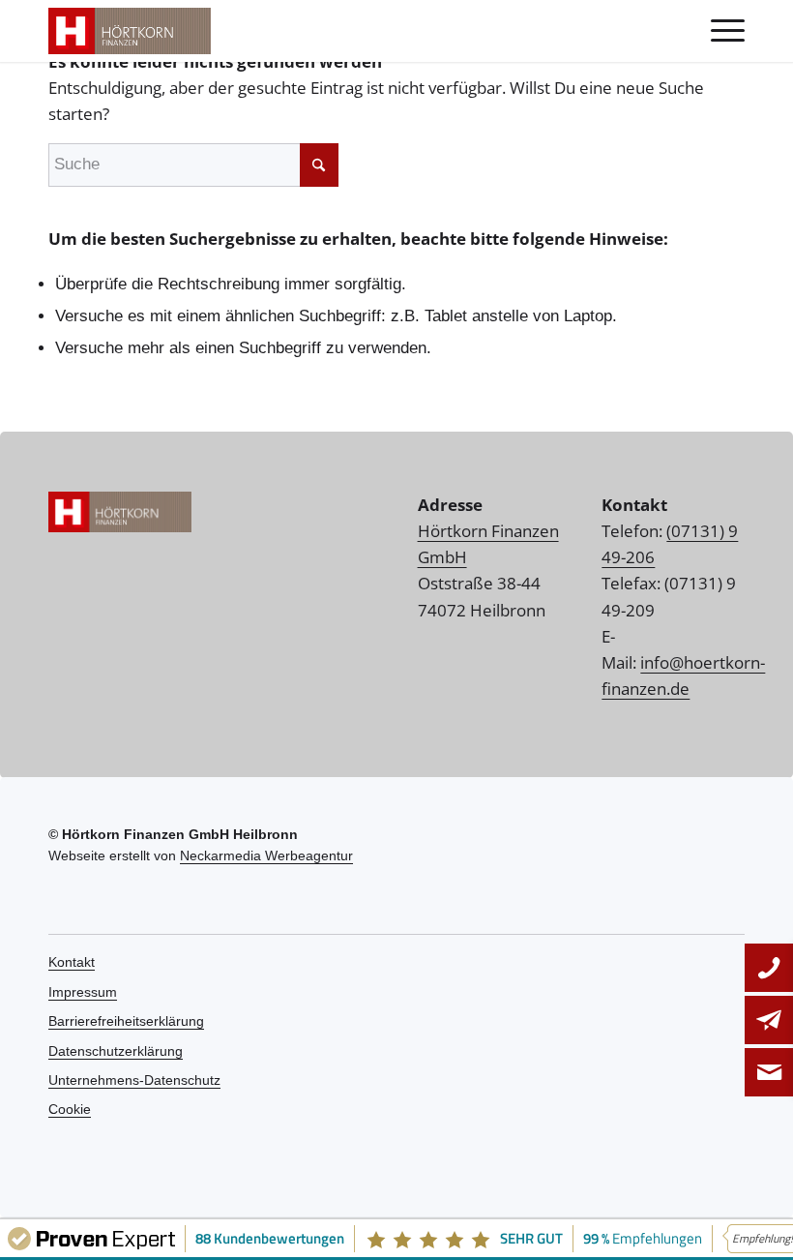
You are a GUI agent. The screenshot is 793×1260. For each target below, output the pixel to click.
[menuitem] (718, 31)
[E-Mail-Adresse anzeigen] (769, 1020)
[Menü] (718, 31)
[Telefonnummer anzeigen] (769, 968)
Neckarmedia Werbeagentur (266, 855)
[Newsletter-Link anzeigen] (769, 1072)
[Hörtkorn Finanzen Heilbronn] (129, 31)
